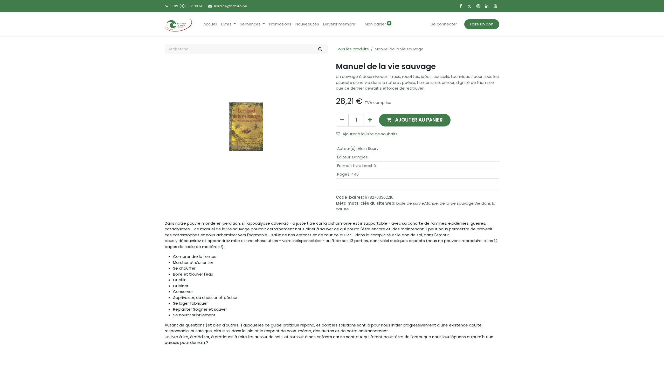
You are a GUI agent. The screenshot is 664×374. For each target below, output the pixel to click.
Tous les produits (352, 49)
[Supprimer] (342, 120)
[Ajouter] (370, 120)
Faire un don (481, 24)
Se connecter (444, 24)
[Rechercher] (320, 49)
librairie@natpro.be (230, 6)
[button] (415, 120)
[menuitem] (210, 24)
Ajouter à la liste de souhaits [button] (370, 134)
